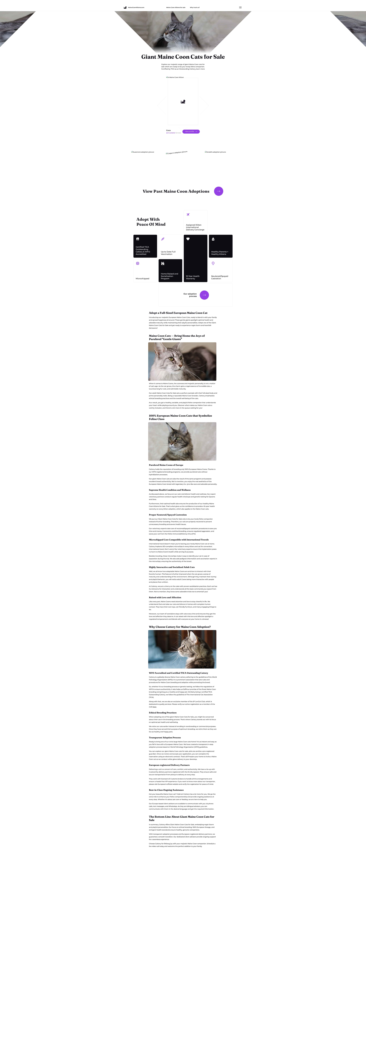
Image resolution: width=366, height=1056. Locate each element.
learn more (200, 69)
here (154, 707)
